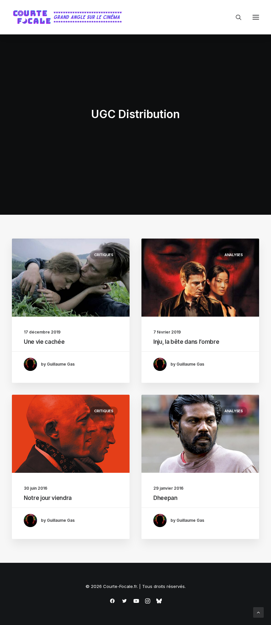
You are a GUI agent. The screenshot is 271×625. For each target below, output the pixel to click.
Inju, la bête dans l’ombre (186, 341)
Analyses (233, 254)
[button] (256, 17)
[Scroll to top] (258, 612)
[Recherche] (236, 17)
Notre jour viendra (48, 498)
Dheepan (165, 498)
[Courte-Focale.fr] (70, 17)
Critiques (103, 254)
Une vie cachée (44, 341)
